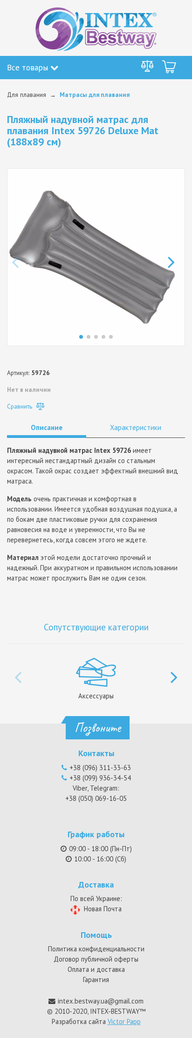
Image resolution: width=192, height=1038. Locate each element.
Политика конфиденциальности (96, 948)
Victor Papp (124, 1021)
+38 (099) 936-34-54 (100, 777)
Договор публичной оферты (96, 959)
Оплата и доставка (96, 969)
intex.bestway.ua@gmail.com (101, 1001)
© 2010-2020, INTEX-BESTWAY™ (96, 1011)
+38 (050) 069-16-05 (96, 798)
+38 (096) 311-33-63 (100, 767)
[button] (174, 257)
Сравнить (20, 406)
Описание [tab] (46, 427)
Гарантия (96, 979)
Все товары (28, 67)
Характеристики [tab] (135, 427)
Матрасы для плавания (95, 94)
